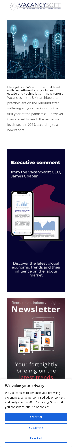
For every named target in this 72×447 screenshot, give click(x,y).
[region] (36, 413)
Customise (36, 428)
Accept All (36, 417)
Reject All (36, 438)
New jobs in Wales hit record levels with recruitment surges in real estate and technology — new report (35, 90)
